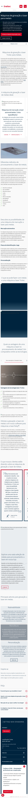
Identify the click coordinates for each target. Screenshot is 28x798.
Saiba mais (14, 660)
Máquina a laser (9, 43)
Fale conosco (6, 731)
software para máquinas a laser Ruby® (17, 435)
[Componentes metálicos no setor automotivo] (14, 296)
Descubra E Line (8, 791)
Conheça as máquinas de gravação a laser (11, 34)
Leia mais (6, 134)
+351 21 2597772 (22, 748)
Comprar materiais (6, 38)
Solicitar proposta (15, 134)
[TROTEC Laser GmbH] (7, 6)
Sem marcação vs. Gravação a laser (14, 360)
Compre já (5, 587)
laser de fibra (4, 66)
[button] (2, 795)
